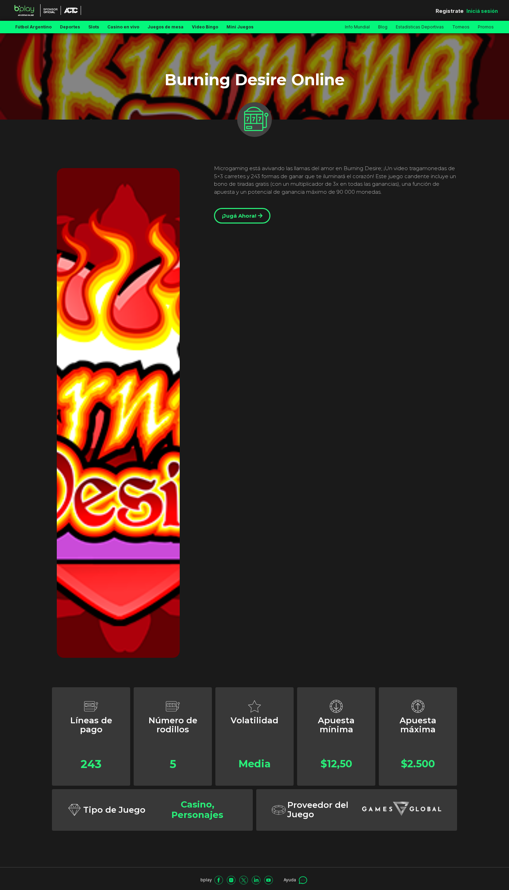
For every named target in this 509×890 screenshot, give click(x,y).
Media (255, 764)
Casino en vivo (123, 26)
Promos (486, 26)
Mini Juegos (239, 26)
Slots (93, 26)
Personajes (197, 814)
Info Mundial (357, 26)
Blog (382, 26)
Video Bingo (205, 26)
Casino (196, 804)
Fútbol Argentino (33, 26)
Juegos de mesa (166, 26)
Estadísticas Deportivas (420, 26)
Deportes (70, 26)
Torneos (461, 26)
